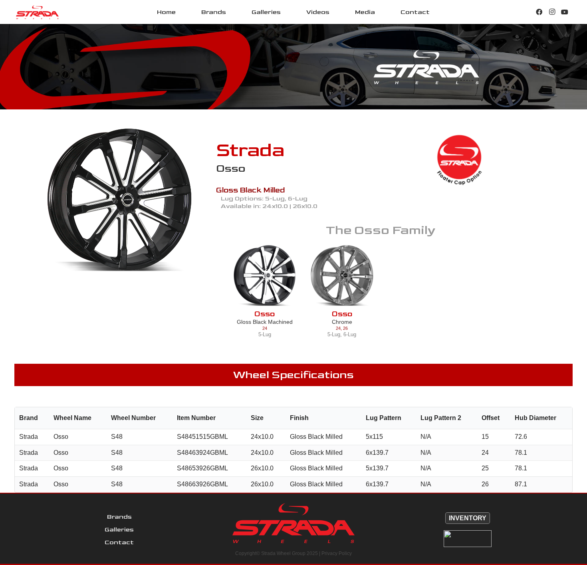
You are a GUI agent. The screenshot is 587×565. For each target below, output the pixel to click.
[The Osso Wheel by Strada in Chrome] (342, 275)
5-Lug (264, 334)
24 (264, 328)
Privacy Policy (336, 553)
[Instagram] (551, 12)
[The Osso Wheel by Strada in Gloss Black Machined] (264, 275)
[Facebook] (539, 12)
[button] (231, 12)
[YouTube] (564, 12)
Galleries (119, 529)
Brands (119, 517)
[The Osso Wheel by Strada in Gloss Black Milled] (119, 200)
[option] (119, 200)
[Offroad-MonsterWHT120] (467, 538)
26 (345, 328)
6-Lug (349, 334)
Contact (119, 542)
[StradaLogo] (37, 12)
